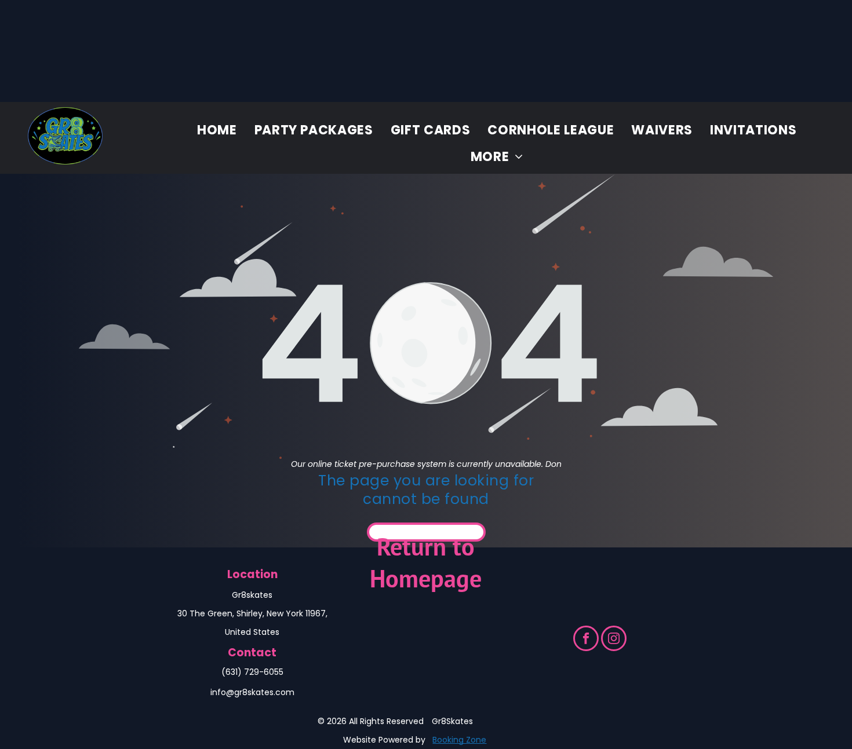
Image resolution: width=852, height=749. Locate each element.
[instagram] (614, 640)
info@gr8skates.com (252, 692)
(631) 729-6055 (252, 672)
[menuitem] (217, 129)
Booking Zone (459, 740)
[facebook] (586, 640)
